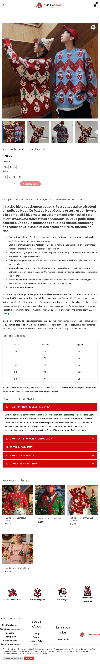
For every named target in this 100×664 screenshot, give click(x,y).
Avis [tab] (81, 199)
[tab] (50, 407)
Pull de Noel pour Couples (46, 391)
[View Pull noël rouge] (86, 132)
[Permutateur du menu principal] (5, 14)
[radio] (5, 167)
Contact (36, 637)
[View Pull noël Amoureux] (38, 132)
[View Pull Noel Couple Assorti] (13, 132)
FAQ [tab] (74, 199)
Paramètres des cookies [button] (13, 658)
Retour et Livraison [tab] (24, 199)
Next (97, 132)
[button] (3, 5)
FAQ (37, 633)
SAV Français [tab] (41, 199)
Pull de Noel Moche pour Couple (76, 387)
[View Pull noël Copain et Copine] (62, 132)
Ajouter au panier (30, 184)
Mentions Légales (10, 625)
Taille (5, 171)
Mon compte (63, 639)
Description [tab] (7, 199)
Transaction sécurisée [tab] (60, 199)
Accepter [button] (29, 658)
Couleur (6, 161)
